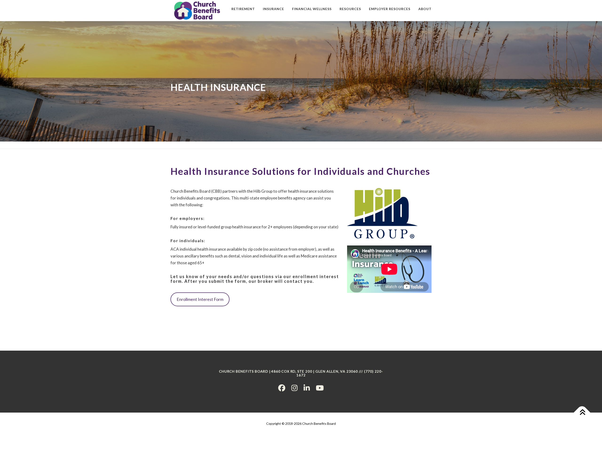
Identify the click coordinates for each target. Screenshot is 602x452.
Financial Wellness (312, 9)
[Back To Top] (582, 412)
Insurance (273, 9)
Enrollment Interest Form (200, 299)
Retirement (243, 9)
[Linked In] (307, 387)
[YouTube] (320, 387)
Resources (350, 9)
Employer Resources (389, 9)
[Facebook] (281, 387)
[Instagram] (294, 387)
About (425, 9)
